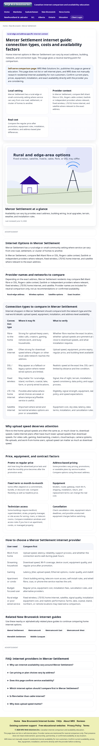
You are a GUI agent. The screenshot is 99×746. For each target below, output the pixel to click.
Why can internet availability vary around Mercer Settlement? (41, 664)
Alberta (41, 17)
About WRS (69, 721)
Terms (86, 725)
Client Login (77, 17)
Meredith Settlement (16, 636)
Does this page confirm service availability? (32, 680)
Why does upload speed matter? (26, 703)
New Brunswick (48, 12)
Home (7, 12)
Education (63, 17)
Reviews (81, 721)
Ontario (51, 17)
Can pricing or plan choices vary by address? (32, 672)
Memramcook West (75, 630)
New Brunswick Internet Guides (38, 721)
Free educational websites (52, 725)
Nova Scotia (64, 12)
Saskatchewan (31, 12)
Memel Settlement (15, 630)
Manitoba (17, 12)
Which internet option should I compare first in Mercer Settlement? (44, 688)
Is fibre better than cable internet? (27, 696)
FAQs (59, 721)
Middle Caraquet (37, 636)
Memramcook (34, 630)
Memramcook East (54, 630)
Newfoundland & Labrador (16, 17)
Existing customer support (23, 725)
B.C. (33, 17)
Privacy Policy (74, 725)
